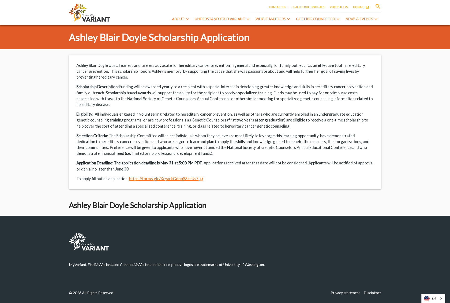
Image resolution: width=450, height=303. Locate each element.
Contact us (277, 7)
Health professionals (308, 7)
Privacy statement (345, 292)
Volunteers (339, 7)
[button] (181, 19)
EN (434, 298)
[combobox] (433, 298)
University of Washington (243, 264)
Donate (358, 7)
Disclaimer (372, 292)
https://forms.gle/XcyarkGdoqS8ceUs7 (164, 178)
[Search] (378, 6)
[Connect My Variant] (89, 12)
